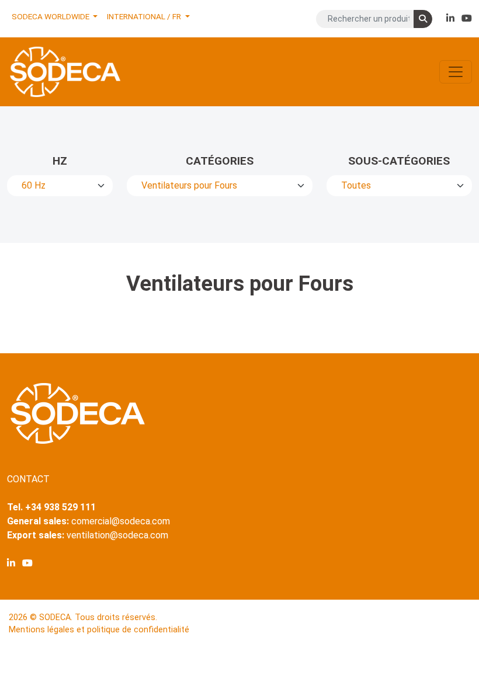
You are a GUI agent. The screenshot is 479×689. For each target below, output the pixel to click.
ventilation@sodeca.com (117, 535)
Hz (60, 161)
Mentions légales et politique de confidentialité (99, 630)
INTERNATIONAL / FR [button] (145, 16)
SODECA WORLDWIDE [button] (51, 16)
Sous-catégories (399, 161)
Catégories (220, 161)
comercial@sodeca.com (120, 521)
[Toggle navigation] (455, 71)
